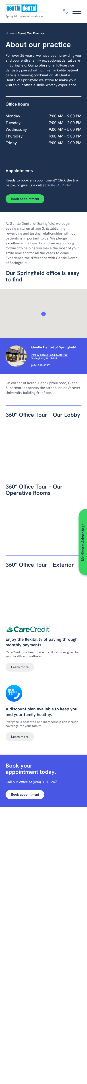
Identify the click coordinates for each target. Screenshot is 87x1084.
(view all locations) (32, 16)
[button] (43, 314)
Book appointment (25, 199)
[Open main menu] (76, 11)
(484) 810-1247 (59, 185)
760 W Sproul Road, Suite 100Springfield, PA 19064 (49, 356)
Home (10, 33)
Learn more (20, 667)
